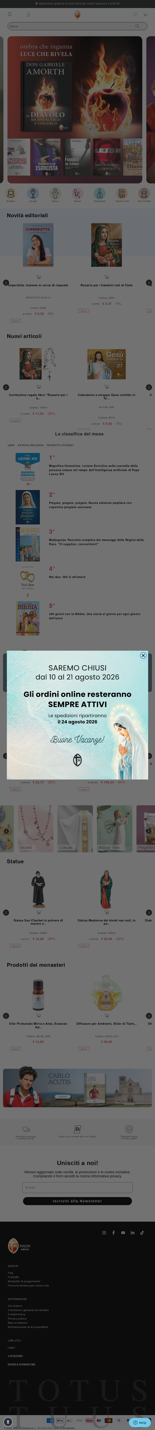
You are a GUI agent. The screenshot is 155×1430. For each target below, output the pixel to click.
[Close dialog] (143, 655)
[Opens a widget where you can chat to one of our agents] (140, 1423)
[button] (8, 1422)
